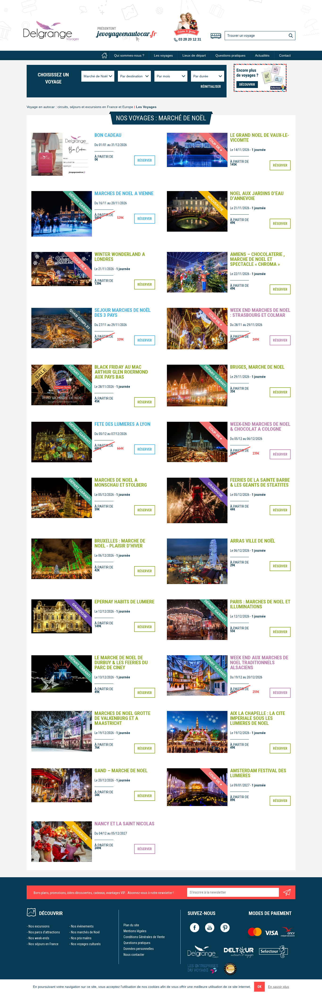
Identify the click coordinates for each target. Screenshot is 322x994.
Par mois (163, 76)
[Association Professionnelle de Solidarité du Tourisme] (230, 969)
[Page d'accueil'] (104, 55)
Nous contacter (134, 954)
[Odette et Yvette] (51, 31)
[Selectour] (273, 951)
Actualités (262, 55)
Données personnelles (139, 949)
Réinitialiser (211, 86)
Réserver (144, 160)
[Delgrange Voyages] (203, 951)
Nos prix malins (81, 938)
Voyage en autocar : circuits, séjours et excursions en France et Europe (80, 107)
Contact (285, 55)
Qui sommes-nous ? (129, 55)
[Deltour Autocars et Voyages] (238, 951)
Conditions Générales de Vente (144, 937)
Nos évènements (82, 926)
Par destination (131, 76)
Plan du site (131, 925)
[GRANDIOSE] (197, 500)
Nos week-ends (39, 938)
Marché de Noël (95, 76)
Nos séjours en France (43, 944)
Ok (259, 987)
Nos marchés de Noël (85, 932)
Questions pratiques (230, 55)
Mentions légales (135, 931)
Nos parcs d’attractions (44, 932)
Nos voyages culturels (86, 944)
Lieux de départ (194, 55)
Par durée (200, 76)
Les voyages (163, 55)
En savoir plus (278, 987)
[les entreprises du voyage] (203, 968)
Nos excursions (39, 926)
